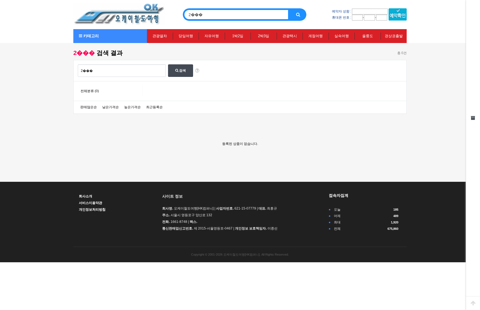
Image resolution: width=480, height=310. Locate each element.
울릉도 (367, 36)
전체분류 (90, 91)
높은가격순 (132, 107)
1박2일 (237, 36)
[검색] (298, 14)
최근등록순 (154, 107)
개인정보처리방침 (92, 209)
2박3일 (263, 36)
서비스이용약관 (90, 203)
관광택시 (289, 36)
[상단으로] (473, 303)
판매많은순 (88, 107)
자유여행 (211, 36)
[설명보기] (197, 71)
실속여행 (341, 36)
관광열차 (159, 36)
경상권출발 (394, 36)
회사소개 (85, 196)
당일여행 (186, 36)
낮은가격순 (110, 107)
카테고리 (90, 36)
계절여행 (315, 36)
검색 (182, 70)
